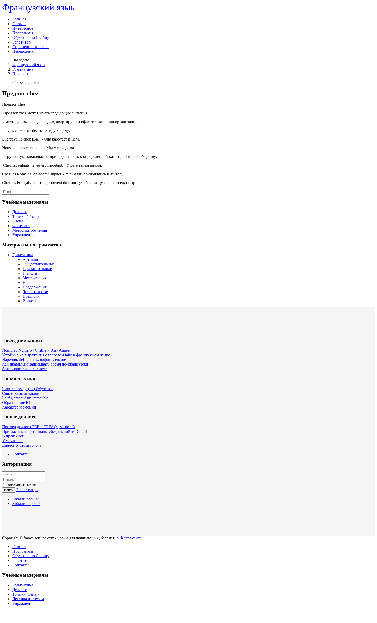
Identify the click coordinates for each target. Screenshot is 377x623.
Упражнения (23, 235)
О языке (19, 24)
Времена (30, 301)
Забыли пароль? (26, 503)
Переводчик (23, 51)
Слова (17, 221)
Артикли (30, 259)
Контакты (20, 454)
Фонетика (21, 225)
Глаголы (30, 273)
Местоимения (35, 278)
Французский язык (28, 64)
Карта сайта (131, 538)
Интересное (22, 28)
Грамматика (22, 69)
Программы (22, 33)
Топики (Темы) (25, 216)
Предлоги (20, 74)
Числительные (35, 291)
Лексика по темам (28, 599)
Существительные (39, 264)
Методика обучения (29, 230)
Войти (8, 490)
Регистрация (27, 490)
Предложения (35, 287)
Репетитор (21, 42)
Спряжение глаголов (30, 47)
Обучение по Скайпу (30, 37)
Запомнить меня (21, 485)
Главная (19, 19)
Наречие (30, 282)
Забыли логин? (25, 499)
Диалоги (19, 212)
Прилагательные (37, 268)
